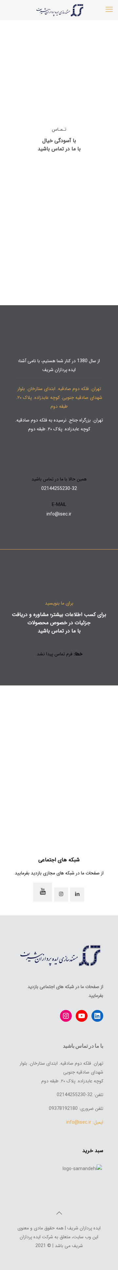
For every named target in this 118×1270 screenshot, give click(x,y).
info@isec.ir (59, 514)
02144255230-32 (59, 488)
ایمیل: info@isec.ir (84, 1122)
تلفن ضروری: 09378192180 (76, 1108)
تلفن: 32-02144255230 (80, 1094)
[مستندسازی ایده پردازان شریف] (59, 10)
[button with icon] (77, 894)
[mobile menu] (109, 9)
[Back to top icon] (59, 1214)
